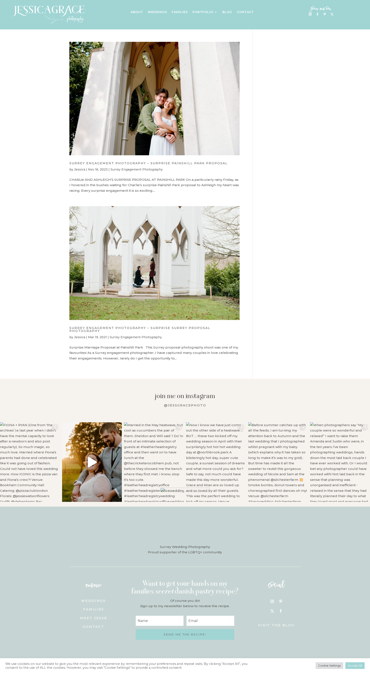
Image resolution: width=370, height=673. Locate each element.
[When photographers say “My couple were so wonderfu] (340, 462)
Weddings (157, 12)
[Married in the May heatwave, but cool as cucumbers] (154, 462)
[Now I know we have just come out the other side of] (216, 462)
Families (180, 12)
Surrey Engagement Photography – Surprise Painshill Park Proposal (148, 163)
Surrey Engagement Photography (136, 169)
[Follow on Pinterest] (324, 14)
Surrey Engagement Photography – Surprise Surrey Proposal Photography (139, 329)
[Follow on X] (332, 14)
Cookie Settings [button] (329, 665)
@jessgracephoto (185, 405)
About (137, 12)
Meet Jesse (93, 618)
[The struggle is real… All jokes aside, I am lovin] (92, 462)
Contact (245, 12)
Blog (227, 12)
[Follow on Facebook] (317, 14)
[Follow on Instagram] (310, 14)
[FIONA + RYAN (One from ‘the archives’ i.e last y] (30, 462)
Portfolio (202, 12)
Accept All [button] (355, 665)
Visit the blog (276, 625)
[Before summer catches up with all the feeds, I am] (278, 462)
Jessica (79, 169)
